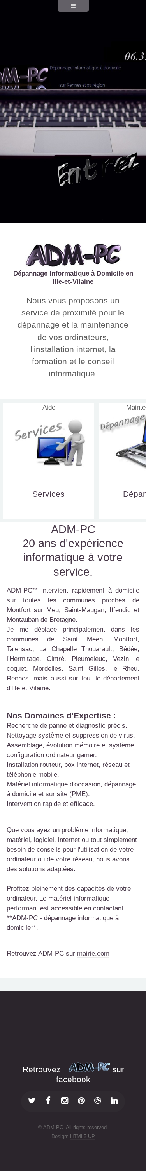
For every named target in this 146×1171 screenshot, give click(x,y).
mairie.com (93, 953)
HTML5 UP (82, 1136)
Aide (48, 407)
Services (48, 493)
